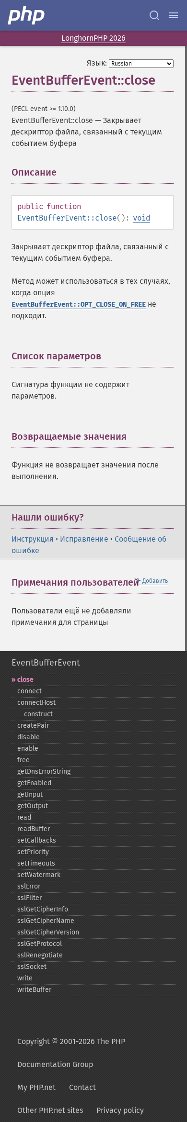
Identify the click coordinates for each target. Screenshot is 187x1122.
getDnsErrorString (43, 771)
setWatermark (38, 875)
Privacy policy (120, 1110)
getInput (30, 794)
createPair (33, 726)
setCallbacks (36, 840)
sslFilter (29, 898)
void (141, 217)
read (24, 817)
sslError (28, 886)
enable (27, 748)
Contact (82, 1087)
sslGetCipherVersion (48, 932)
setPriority (33, 852)
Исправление (84, 539)
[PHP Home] (27, 15)
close (25, 680)
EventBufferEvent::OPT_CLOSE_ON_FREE (79, 304)
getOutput (32, 806)
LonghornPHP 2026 (93, 38)
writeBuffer (34, 990)
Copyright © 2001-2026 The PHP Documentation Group (71, 1053)
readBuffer (33, 829)
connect (29, 691)
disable (28, 737)
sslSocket (32, 967)
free (23, 760)
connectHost (36, 703)
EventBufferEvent (46, 662)
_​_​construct (35, 714)
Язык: (97, 62)
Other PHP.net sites (50, 1110)
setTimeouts (36, 863)
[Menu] (173, 15)
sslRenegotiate (40, 955)
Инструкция (33, 539)
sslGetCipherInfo (42, 909)
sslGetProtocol (39, 944)
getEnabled (34, 783)
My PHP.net (36, 1087)
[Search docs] (154, 15)
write (25, 978)
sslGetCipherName (45, 921)
